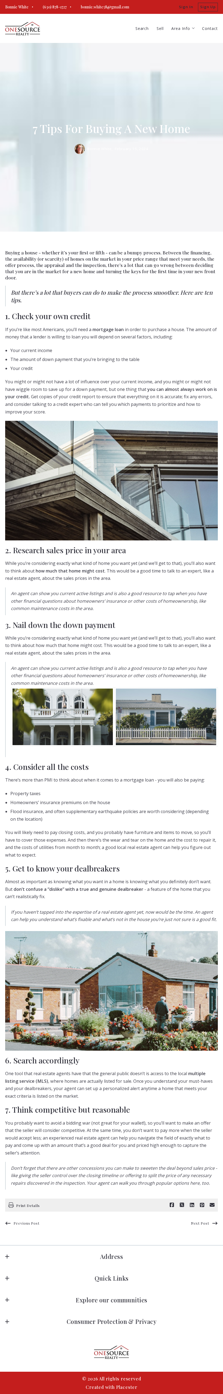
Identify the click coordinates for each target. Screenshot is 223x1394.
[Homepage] (22, 28)
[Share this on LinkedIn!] (192, 1205)
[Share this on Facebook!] (171, 1205)
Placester (126, 1387)
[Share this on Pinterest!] (202, 1205)
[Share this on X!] (181, 1205)
